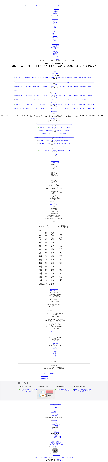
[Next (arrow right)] (106, 231)
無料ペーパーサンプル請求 (56, 442)
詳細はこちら (54, 331)
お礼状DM (55, 46)
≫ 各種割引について (45, 378)
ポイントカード (55, 19)
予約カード (55, 20)
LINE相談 (55, 355)
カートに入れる (54, 79)
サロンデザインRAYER (56, 436)
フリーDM (55, 51)
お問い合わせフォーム (56, 441)
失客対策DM (55, 50)
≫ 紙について (55, 343)
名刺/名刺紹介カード (55, 42)
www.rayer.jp (58, 459)
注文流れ (55, 353)
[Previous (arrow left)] (2, 231)
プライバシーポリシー (56, 428)
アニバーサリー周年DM (55, 47)
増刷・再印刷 (55, 415)
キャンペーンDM (55, 45)
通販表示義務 (56, 432)
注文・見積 (55, 348)
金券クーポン (55, 22)
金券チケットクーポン (55, 407)
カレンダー (55, 39)
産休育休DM (55, 52)
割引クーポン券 (55, 37)
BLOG (56, 423)
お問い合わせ (55, 414)
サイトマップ (56, 426)
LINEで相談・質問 (54, 203)
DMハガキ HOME (55, 44)
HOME (55, 31)
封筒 (55, 26)
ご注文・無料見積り (55, 161)
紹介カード (55, 21)
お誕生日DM (55, 48)
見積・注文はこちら (54, 289)
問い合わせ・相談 (55, 162)
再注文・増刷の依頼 (56, 443)
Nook (56, 435)
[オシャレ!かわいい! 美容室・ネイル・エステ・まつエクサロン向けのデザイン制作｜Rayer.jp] (44, 5)
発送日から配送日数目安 (56, 424)
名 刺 (55, 27)
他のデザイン (54, 118)
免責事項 (56, 431)
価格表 (55, 351)
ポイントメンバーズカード (55, 404)
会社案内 (56, 425)
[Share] (104, 1)
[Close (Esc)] (107, 1)
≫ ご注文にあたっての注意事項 (47, 373)
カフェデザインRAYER (56, 437)
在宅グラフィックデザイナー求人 (56, 444)
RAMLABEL (56, 434)
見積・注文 (55, 54)
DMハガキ (55, 17)
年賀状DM (55, 53)
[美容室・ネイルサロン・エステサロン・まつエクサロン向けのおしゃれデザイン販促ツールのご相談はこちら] (77, 5)
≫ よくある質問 (44, 376)
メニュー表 (55, 23)
